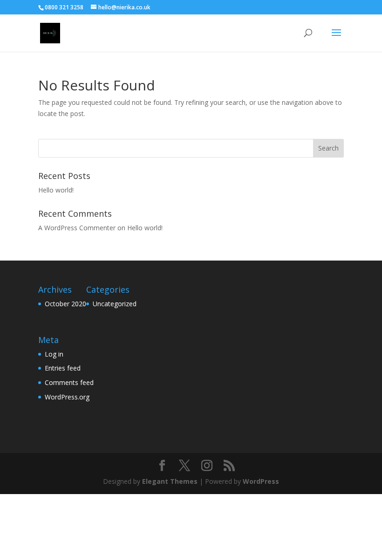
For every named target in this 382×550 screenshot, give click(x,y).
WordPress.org (67, 396)
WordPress (261, 481)
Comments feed (69, 382)
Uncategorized (114, 303)
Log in (54, 354)
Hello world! (56, 190)
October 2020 (65, 303)
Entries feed (63, 368)
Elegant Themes (170, 481)
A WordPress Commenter (77, 227)
